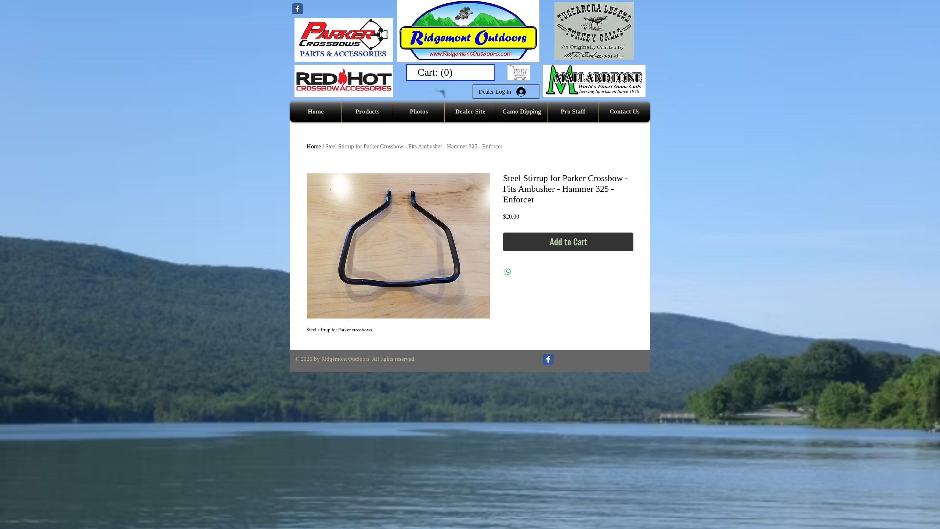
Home (314, 146)
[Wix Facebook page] (297, 8)
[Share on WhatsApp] (507, 271)
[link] (436, 72)
